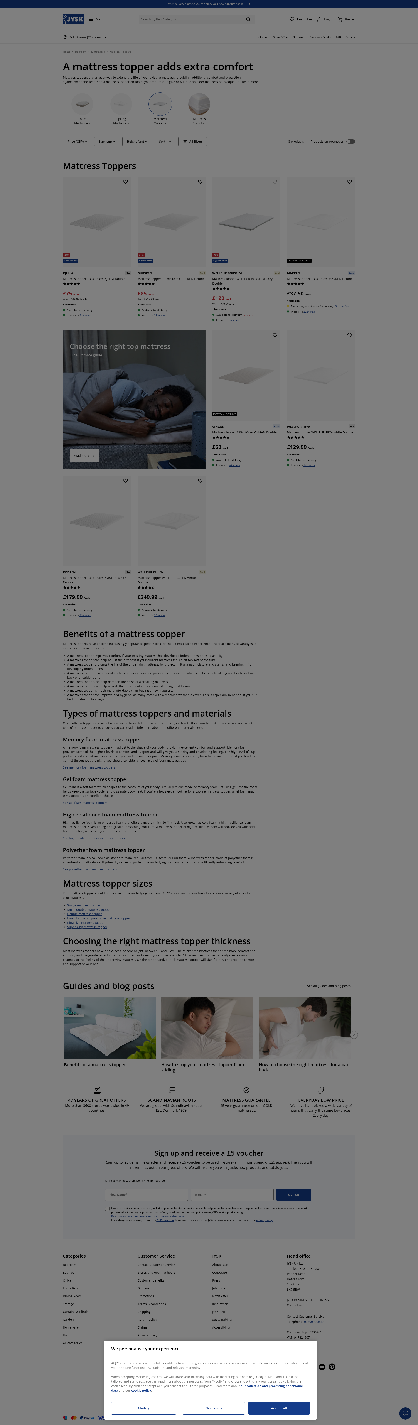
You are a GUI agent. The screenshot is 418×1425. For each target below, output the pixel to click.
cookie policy (141, 1390)
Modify (143, 1408)
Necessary (214, 1408)
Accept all (279, 1408)
